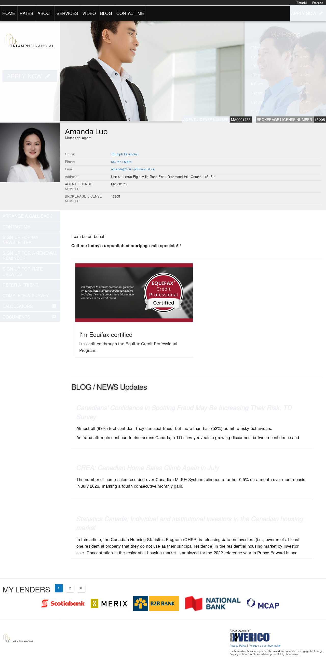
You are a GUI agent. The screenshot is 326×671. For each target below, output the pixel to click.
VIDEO (89, 13)
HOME (8, 13)
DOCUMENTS (16, 317)
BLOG (106, 13)
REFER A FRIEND (20, 285)
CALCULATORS (18, 306)
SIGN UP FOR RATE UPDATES (23, 271)
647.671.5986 (121, 161)
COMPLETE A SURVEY (26, 295)
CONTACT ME (130, 13)
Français (317, 3)
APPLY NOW (303, 13)
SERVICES (67, 13)
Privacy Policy (238, 645)
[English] (301, 3)
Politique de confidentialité (265, 645)
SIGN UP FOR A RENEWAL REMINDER (30, 255)
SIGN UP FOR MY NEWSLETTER (20, 239)
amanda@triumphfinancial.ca (133, 169)
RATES (26, 13)
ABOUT (44, 13)
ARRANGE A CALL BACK (27, 216)
